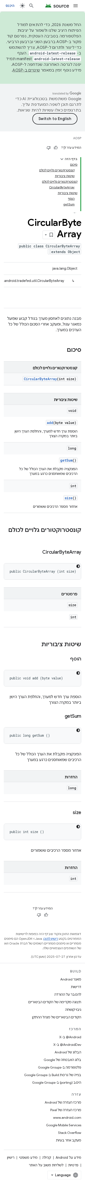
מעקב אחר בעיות (68, 1140)
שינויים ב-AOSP (26, 70)
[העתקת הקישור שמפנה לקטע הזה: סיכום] (62, 350)
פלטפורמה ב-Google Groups (59, 1067)
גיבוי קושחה (73, 1009)
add (50, 422)
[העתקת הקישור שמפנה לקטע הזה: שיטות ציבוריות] (36, 645)
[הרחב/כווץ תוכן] (62, 159)
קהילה (46, 1157)
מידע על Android (68, 1157)
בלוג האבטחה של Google (62, 1060)
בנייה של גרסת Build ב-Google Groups (52, 1075)
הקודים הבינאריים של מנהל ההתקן (56, 1017)
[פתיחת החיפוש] (31, 6)
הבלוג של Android (68, 1052)
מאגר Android (70, 979)
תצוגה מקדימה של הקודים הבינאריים (54, 1002)
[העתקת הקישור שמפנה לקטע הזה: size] (68, 813)
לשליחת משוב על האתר (46, 1165)
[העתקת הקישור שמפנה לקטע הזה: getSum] (60, 716)
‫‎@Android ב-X (70, 1037)
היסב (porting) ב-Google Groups (56, 1082)
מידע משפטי (28, 1157)
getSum (66, 460)
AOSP (77, 138)
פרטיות (73, 1165)
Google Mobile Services (63, 1125)
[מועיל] (55, 147)
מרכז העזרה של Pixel (65, 1110)
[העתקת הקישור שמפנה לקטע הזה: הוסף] (65, 659)
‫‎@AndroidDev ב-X (67, 1044)
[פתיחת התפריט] (75, 5)
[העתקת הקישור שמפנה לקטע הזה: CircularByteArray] (37, 552)
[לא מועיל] (48, 147)
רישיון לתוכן (50, 939)
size (68, 498)
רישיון (10, 1157)
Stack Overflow (69, 1133)
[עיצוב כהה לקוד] (78, 566)
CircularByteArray (40, 379)
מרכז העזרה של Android (63, 1102)
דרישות (76, 987)
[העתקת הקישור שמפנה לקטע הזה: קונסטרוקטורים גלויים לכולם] (76, 538)
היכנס (10, 6)
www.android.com (67, 1117)
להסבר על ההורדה (67, 994)
